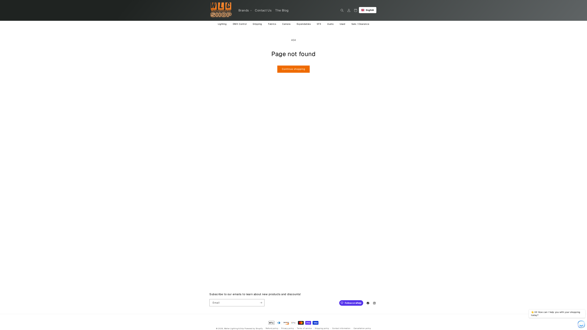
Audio (330, 24)
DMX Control (240, 24)
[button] (245, 10)
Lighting (222, 24)
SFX (319, 24)
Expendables (304, 24)
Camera (286, 24)
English (370, 10)
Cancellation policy (362, 328)
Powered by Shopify (254, 328)
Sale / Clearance (360, 24)
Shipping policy (322, 328)
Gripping (257, 24)
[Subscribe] (261, 302)
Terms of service (304, 328)
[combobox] (367, 10)
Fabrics (272, 24)
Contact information (341, 328)
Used (342, 24)
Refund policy (272, 328)
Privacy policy (287, 328)
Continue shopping (293, 69)
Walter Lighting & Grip (234, 328)
